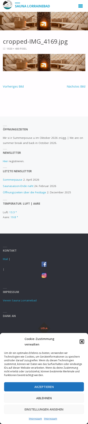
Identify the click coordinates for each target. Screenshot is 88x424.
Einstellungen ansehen (44, 409)
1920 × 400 (13, 48)
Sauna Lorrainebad (32, 6)
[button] (82, 342)
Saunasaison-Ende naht (18, 186)
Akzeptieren (44, 387)
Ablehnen (44, 398)
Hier (6, 161)
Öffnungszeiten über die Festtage (24, 192)
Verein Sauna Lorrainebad (20, 300)
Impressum (35, 418)
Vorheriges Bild (13, 86)
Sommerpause (12, 179)
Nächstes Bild (76, 86)
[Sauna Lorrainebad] (7, 4)
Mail (5, 259)
